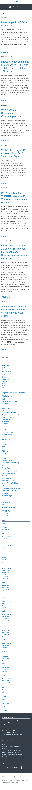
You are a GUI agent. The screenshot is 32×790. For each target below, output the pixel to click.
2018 (3, 611)
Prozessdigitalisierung (10, 463)
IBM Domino (5, 421)
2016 (3, 640)
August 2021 (5, 572)
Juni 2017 (4, 636)
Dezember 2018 (6, 614)
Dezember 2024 (6, 536)
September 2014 (6, 683)
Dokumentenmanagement (10, 401)
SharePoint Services (7, 478)
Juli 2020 (4, 592)
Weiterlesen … (6, 52)
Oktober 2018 (6, 616)
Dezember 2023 (6, 546)
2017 (3, 626)
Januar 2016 (5, 660)
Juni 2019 (4, 605)
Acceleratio (5, 363)
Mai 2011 (4, 710)
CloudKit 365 (5, 379)
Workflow (6, 511)
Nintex (3, 446)
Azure (3, 367)
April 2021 (4, 574)
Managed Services (7, 434)
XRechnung (5, 513)
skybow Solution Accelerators (11, 488)
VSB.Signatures (6, 502)
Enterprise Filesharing (8, 417)
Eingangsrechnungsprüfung (11, 412)
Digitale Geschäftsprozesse (13, 393)
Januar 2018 (5, 623)
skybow (4, 485)
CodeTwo (4, 381)
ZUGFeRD (5, 515)
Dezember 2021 (6, 566)
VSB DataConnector (7, 504)
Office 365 (6, 451)
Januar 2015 (5, 671)
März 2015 (5, 669)
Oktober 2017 (6, 632)
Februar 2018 (6, 621)
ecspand (4, 410)
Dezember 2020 (6, 585)
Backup (4, 369)
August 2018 (5, 618)
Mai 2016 (4, 652)
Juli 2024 (4, 538)
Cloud (4, 377)
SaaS (3, 465)
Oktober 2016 (6, 645)
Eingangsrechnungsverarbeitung (12, 415)
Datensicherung (6, 388)
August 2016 (5, 647)
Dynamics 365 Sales (7, 406)
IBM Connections (6, 419)
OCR (3, 448)
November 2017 (6, 630)
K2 (2, 427)
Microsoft (5, 437)
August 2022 (5, 557)
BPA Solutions (6, 372)
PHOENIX (4, 454)
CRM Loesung (6, 385)
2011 (3, 707)
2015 (3, 664)
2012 (3, 700)
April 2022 (4, 559)
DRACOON (5, 404)
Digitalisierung (8, 396)
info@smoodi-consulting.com (14, 734)
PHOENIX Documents (8, 456)
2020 (3, 582)
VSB (3, 500)
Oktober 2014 (6, 681)
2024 (3, 533)
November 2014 (6, 678)
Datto (3, 390)
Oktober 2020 (6, 587)
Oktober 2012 (6, 703)
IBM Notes (5, 423)
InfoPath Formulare (7, 425)
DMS (3, 399)
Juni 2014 (4, 689)
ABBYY (4, 361)
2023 (3, 542)
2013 (3, 693)
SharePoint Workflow (10, 483)
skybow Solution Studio (9, 490)
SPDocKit (5, 493)
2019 (3, 597)
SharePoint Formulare (10, 471)
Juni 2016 (4, 649)
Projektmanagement (7, 460)
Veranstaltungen (7, 496)
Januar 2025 (5, 529)
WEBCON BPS (8, 507)
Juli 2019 (4, 603)
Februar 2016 (6, 658)
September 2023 (6, 548)
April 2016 (4, 654)
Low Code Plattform (8, 432)
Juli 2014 (4, 687)
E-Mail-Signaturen (7, 408)
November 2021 (6, 568)
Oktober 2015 (6, 667)
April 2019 (4, 607)
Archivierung (5, 365)
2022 (3, 553)
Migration (4, 444)
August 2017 (5, 634)
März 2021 (5, 576)
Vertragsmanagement (8, 498)
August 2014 (5, 685)
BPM (3, 374)
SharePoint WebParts (8, 480)
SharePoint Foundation (8, 473)
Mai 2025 (4, 527)
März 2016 (5, 656)
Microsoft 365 (6, 439)
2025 (3, 524)
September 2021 (6, 570)
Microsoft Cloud (7, 442)
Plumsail (4, 458)
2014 (3, 675)
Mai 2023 (4, 550)
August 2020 (5, 590)
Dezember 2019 (6, 601)
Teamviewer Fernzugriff (12, 767)
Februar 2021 (6, 578)
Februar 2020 (6, 594)
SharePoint (6, 468)
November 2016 (6, 643)
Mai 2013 (4, 696)
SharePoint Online (8, 476)
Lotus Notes (5, 430)
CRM (3, 383)
